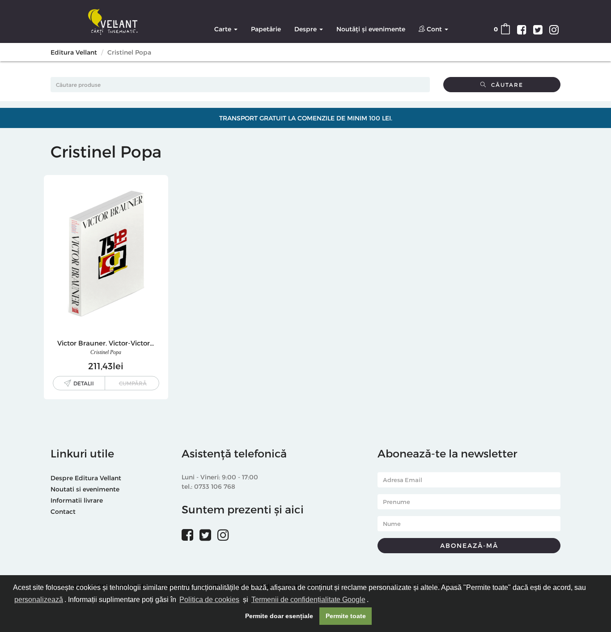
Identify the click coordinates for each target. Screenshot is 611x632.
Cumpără (133, 383)
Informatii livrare (77, 500)
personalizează (38, 599)
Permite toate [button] (346, 615)
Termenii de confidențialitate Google (308, 599)
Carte (223, 29)
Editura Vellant (74, 52)
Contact (63, 511)
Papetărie (266, 29)
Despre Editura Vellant (86, 478)
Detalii (83, 383)
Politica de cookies (209, 599)
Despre (306, 29)
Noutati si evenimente (85, 489)
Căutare (505, 84)
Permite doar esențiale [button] (279, 615)
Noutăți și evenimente (370, 29)
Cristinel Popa (105, 352)
